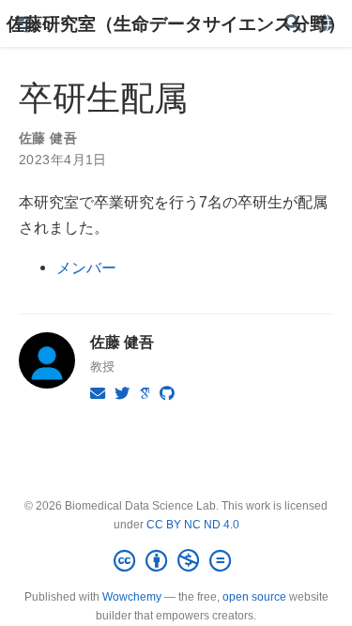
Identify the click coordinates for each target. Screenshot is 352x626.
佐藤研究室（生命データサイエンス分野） (176, 23)
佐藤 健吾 (48, 137)
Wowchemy (131, 596)
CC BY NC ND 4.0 (192, 524)
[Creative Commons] (176, 561)
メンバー (86, 267)
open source (254, 596)
